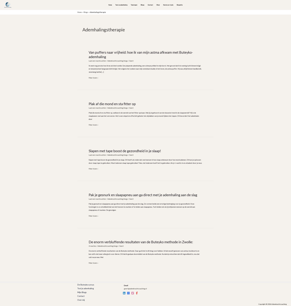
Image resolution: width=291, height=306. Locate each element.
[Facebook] (136, 293)
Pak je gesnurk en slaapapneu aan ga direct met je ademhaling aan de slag (143, 195)
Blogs (142, 5)
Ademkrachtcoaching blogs (117, 61)
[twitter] (132, 293)
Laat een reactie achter (97, 61)
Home (110, 5)
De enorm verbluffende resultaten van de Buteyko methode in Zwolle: (141, 242)
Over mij (81, 300)
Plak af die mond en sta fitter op (112, 104)
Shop (158, 5)
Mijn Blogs (82, 292)
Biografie (180, 5)
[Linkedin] (124, 293)
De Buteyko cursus (85, 284)
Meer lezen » (93, 78)
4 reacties (92, 246)
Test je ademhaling (121, 5)
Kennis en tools (168, 5)
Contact (150, 5)
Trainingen (134, 5)
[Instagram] (128, 293)
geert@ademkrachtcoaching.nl (135, 289)
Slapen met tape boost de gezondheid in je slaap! (125, 151)
